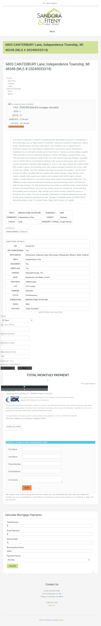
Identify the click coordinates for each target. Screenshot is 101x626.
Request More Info (16, 127)
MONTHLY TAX (6, 361)
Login (10, 86)
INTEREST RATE (7, 343)
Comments (13, 480)
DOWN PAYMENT (7, 334)
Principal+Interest (88, 384)
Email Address (14, 471)
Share (10, 94)
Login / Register (51, 3)
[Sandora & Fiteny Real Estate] (50, 17)
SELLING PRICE (7, 325)
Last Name (12, 457)
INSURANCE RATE (8, 352)
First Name (12, 449)
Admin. (61, 620)
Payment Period (13, 556)
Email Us (52, 605)
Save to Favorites (14, 89)
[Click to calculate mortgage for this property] (44, 107)
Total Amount (12, 522)
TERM (3, 316)
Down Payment (13, 531)
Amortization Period (15, 547)
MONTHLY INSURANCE (10, 364)
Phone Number (14, 464)
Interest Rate (12, 539)
